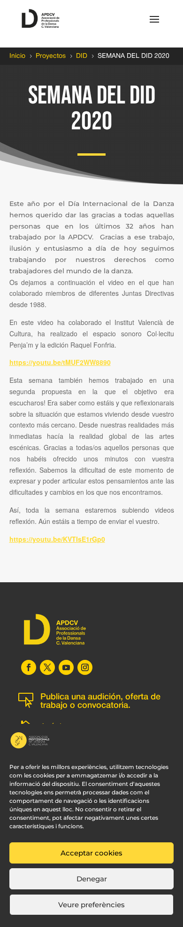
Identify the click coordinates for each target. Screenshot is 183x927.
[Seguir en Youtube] (66, 667)
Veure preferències (91, 904)
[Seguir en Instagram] (84, 667)
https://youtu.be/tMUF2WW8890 (60, 362)
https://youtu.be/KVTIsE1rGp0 (57, 539)
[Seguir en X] (47, 667)
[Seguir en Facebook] (28, 667)
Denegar (91, 878)
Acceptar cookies (91, 852)
